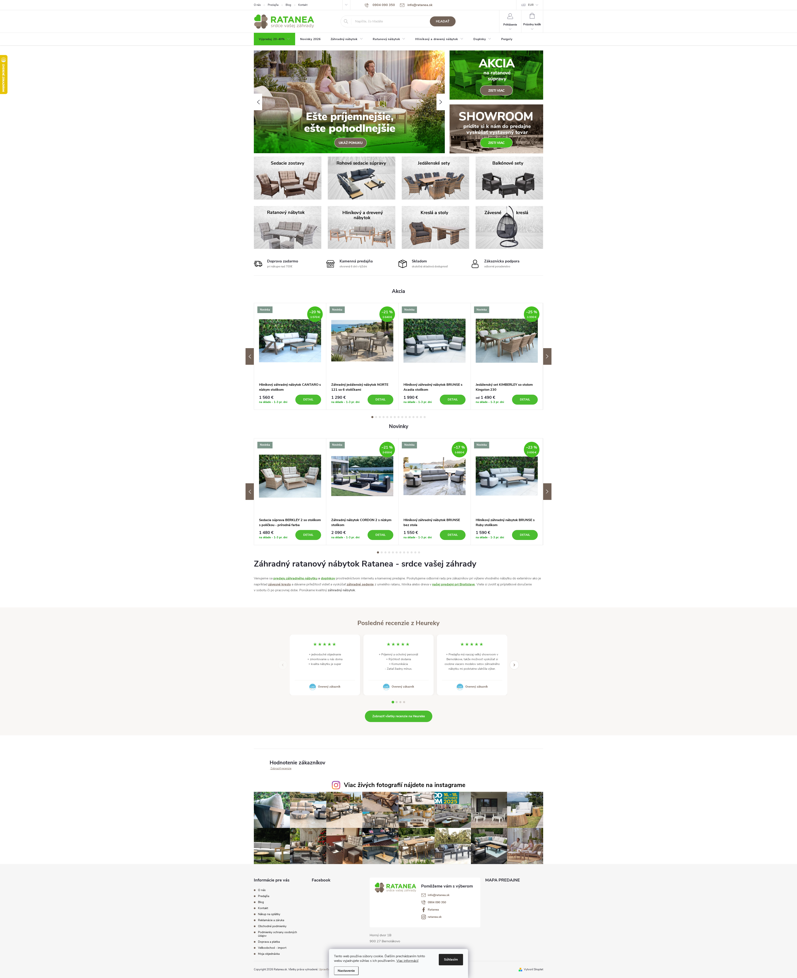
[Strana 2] (397, 702)
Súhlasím (451, 959)
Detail (308, 399)
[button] (258, 102)
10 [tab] (406, 417)
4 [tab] (384, 417)
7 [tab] (395, 417)
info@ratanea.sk (439, 895)
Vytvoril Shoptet (533, 969)
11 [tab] (410, 417)
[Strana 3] (400, 702)
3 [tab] (380, 417)
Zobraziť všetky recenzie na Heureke (398, 716)
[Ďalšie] (514, 665)
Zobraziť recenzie (280, 768)
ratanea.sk (435, 917)
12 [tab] (413, 417)
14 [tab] (421, 417)
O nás (257, 5)
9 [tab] (402, 417)
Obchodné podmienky (272, 926)
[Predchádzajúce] (282, 665)
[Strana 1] (393, 702)
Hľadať (443, 21)
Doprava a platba (269, 942)
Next (547, 356)
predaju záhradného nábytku (295, 578)
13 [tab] (417, 417)
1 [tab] (372, 417)
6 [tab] (391, 417)
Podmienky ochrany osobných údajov (277, 934)
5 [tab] (387, 417)
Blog (288, 5)
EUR (531, 5)
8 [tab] (398, 417)
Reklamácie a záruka (271, 920)
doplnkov (328, 578)
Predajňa (273, 5)
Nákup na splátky (269, 914)
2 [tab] (376, 417)
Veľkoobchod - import (272, 948)
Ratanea (433, 909)
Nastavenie (346, 970)
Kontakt (302, 5)
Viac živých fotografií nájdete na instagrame (404, 785)
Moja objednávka (269, 954)
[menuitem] (274, 39)
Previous (250, 356)
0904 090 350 (437, 902)
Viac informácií (407, 960)
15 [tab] (425, 417)
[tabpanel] (290, 356)
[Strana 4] (404, 702)
